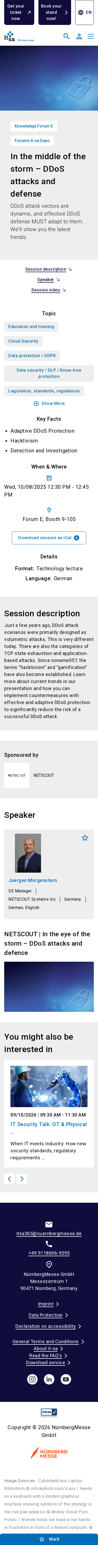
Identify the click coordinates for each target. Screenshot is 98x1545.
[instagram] (32, 1379)
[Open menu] (91, 36)
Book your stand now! (51, 12)
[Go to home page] (25, 38)
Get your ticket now (16, 12)
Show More (49, 403)
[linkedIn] (49, 1379)
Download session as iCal (49, 538)
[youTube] (66, 1379)
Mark (85, 838)
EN (84, 12)
